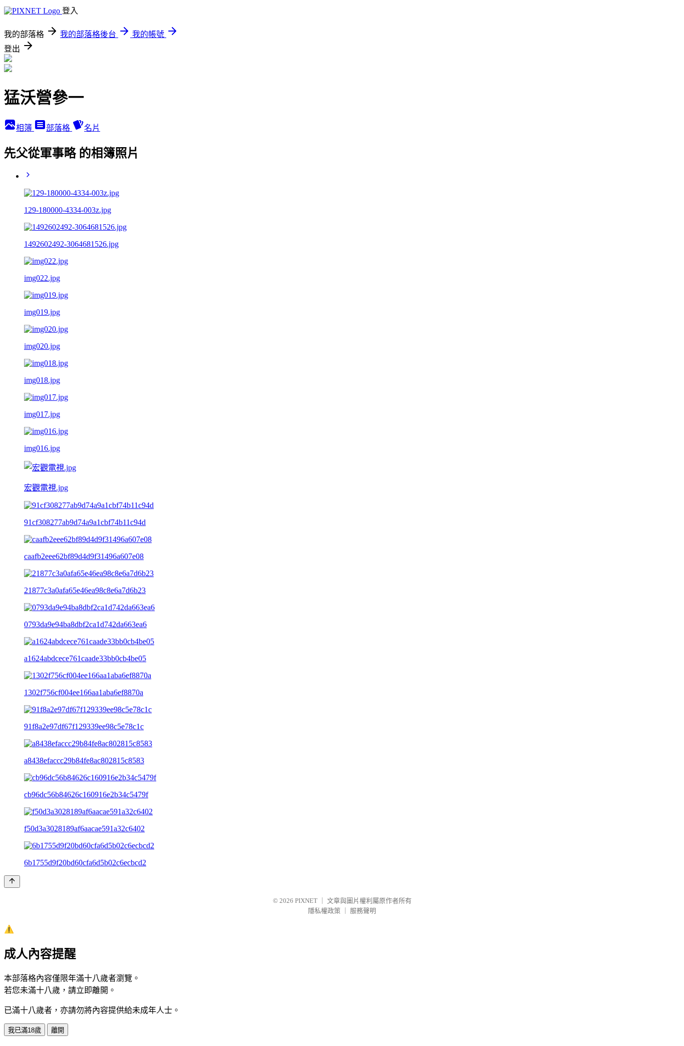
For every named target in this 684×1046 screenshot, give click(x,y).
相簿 (25, 128)
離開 (57, 1030)
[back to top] (12, 881)
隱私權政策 (324, 910)
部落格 (59, 128)
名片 (92, 128)
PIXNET (306, 900)
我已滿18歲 (24, 1030)
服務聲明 (363, 910)
